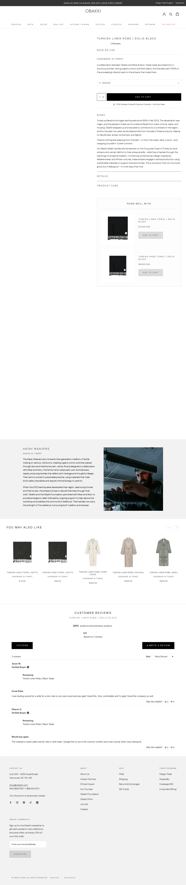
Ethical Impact (87, 784)
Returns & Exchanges (129, 784)
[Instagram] (17, 802)
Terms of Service (69, 878)
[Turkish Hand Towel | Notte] (58, 552)
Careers (84, 809)
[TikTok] (30, 802)
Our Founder (86, 789)
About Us (84, 774)
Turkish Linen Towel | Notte (22, 572)
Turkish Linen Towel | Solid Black (156, 220)
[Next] (177, 528)
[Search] (170, 14)
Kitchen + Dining (79, 24)
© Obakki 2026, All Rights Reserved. (30, 878)
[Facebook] (10, 802)
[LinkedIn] (37, 802)
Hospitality (164, 779)
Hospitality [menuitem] (180, 3)
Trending (16, 24)
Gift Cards (124, 789)
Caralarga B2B (166, 784)
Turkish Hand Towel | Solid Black (156, 258)
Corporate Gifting (167, 789)
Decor (43, 24)
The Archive (168, 24)
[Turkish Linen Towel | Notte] (22, 552)
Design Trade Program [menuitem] (164, 3)
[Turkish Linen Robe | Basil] (164, 552)
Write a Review (159, 646)
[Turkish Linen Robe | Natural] (128, 552)
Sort (148, 656)
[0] (177, 14)
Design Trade (165, 774)
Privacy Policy (54, 878)
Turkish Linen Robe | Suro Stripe (93, 573)
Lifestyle (116, 24)
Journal (84, 804)
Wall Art (59, 24)
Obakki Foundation (89, 794)
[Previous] (169, 528)
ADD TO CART (151, 235)
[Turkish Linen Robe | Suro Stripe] (93, 552)
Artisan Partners (88, 779)
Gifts (31, 24)
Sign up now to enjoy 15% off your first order (93, 3)
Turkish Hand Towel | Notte (57, 572)
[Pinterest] (24, 802)
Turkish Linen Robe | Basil (164, 572)
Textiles (100, 24)
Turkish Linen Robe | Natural (128, 572)
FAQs (121, 774)
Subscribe (20, 854)
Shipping (123, 779)
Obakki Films (86, 799)
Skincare (133, 24)
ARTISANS (150, 24)
